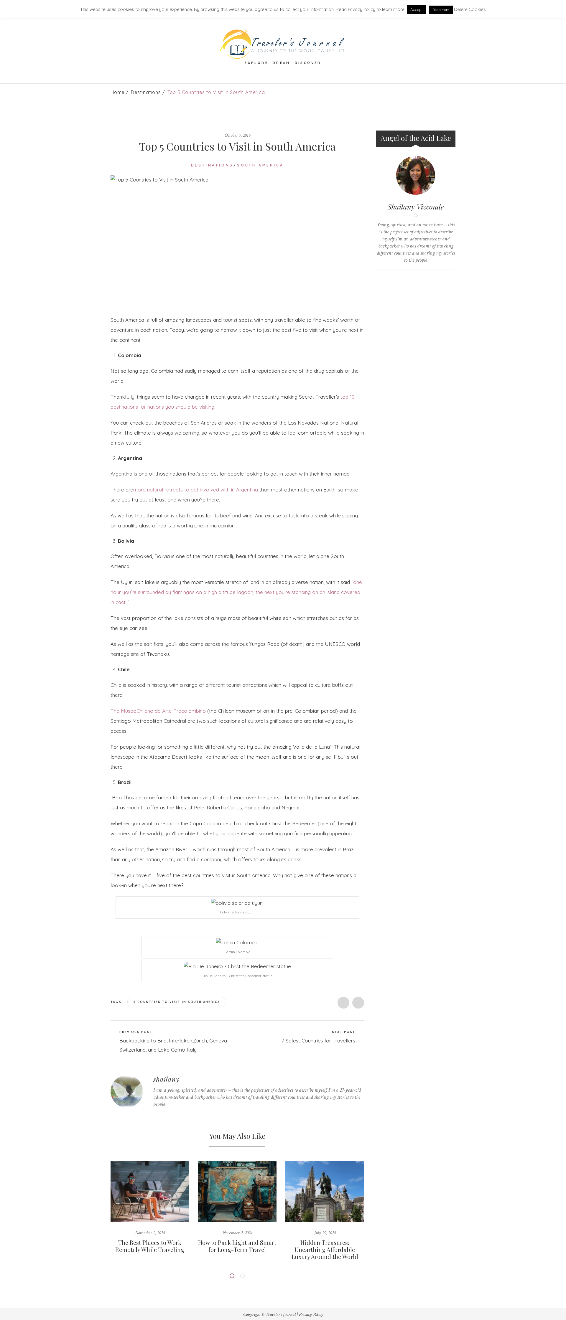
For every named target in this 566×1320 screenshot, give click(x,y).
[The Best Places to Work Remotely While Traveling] (150, 1191)
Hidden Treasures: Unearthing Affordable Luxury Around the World (325, 1249)
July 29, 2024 (324, 1233)
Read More (440, 10)
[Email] (421, 279)
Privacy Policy (311, 1314)
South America (260, 165)
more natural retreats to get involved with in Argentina (195, 489)
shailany (166, 1079)
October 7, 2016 (237, 135)
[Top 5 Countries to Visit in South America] (237, 240)
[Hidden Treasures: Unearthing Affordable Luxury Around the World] (324, 1191)
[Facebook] (164, 1115)
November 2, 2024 (149, 1233)
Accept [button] (416, 9)
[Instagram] (191, 1115)
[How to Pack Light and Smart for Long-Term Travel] (237, 1191)
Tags (117, 1002)
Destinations (146, 92)
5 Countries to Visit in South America (177, 1002)
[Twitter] (155, 1115)
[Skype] (173, 1115)
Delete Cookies (470, 9)
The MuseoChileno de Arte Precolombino (158, 711)
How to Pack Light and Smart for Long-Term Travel (237, 1245)
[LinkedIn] (182, 1115)
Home (117, 92)
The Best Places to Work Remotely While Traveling (149, 1245)
